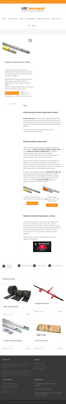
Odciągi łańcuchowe (42, 303)
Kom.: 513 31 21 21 (39, 369)
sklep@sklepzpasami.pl (28, 1)
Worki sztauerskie (41, 341)
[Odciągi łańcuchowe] (49, 292)
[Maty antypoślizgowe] (17, 294)
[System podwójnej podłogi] (17, 328)
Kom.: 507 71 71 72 (39, 367)
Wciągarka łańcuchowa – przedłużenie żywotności (46, 384)
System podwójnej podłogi (13, 341)
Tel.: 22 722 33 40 (39, 364)
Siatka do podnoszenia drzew (43, 389)
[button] (30, 40)
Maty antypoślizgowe (11, 307)
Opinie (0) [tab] (13, 104)
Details (29, 314)
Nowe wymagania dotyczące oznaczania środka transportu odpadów (48, 394)
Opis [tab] (5, 104)
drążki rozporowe (27, 96)
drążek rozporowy (16, 96)
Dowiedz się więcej (9, 314)
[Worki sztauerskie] (49, 328)
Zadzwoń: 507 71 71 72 (15, 1)
